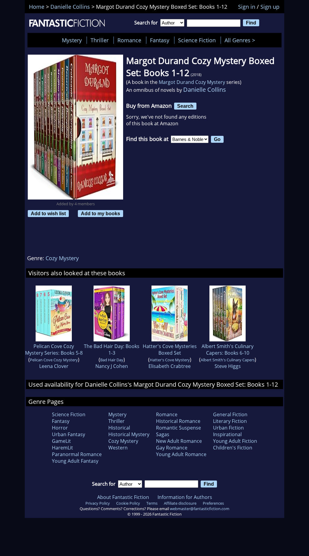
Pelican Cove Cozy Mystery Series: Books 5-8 (54, 349)
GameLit (61, 441)
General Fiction (230, 414)
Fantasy (159, 40)
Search (185, 106)
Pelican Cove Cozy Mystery (54, 360)
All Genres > (241, 40)
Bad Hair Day (111, 360)
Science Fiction (197, 40)
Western (118, 447)
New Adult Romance (179, 441)
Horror (60, 427)
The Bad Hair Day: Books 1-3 (111, 349)
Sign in (246, 6)
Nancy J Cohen (111, 366)
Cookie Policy (128, 503)
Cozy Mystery (62, 258)
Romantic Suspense (178, 427)
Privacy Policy (97, 503)
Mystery (72, 40)
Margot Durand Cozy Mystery (192, 82)
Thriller (100, 40)
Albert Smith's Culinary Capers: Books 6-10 (227, 349)
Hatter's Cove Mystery (170, 360)
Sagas (162, 434)
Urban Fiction (228, 427)
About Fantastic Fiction (123, 497)
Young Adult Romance (181, 454)
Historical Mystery (128, 434)
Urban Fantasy (68, 434)
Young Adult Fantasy (75, 461)
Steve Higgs (228, 366)
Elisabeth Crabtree (169, 366)
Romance (129, 40)
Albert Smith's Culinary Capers (228, 360)
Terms (152, 503)
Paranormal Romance (77, 454)
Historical (119, 427)
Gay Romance (171, 447)
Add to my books (100, 213)
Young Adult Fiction (235, 441)
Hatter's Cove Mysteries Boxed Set (170, 349)
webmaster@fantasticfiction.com (199, 508)
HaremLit (62, 447)
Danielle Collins (204, 89)
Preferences (213, 503)
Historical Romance (178, 421)
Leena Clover (53, 366)
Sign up (269, 6)
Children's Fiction (232, 447)
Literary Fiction (230, 421)
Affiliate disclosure (180, 503)
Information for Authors (185, 497)
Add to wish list (48, 213)
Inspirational (227, 434)
